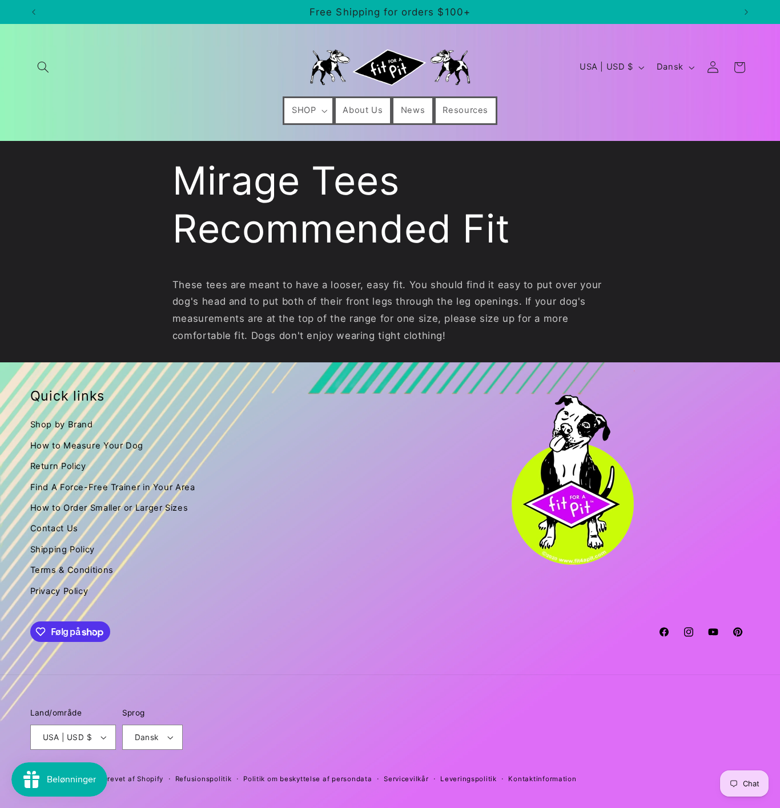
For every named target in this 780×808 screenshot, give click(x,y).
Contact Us (54, 528)
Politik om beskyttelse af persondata (307, 779)
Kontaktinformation (542, 779)
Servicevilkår (406, 779)
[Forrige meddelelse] (33, 12)
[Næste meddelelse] (746, 12)
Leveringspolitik (468, 779)
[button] (43, 67)
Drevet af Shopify (133, 779)
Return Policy (58, 466)
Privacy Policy (59, 591)
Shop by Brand (61, 424)
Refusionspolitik (203, 779)
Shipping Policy (62, 549)
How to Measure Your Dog (87, 446)
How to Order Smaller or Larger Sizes (109, 508)
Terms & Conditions (72, 570)
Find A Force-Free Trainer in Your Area (112, 487)
